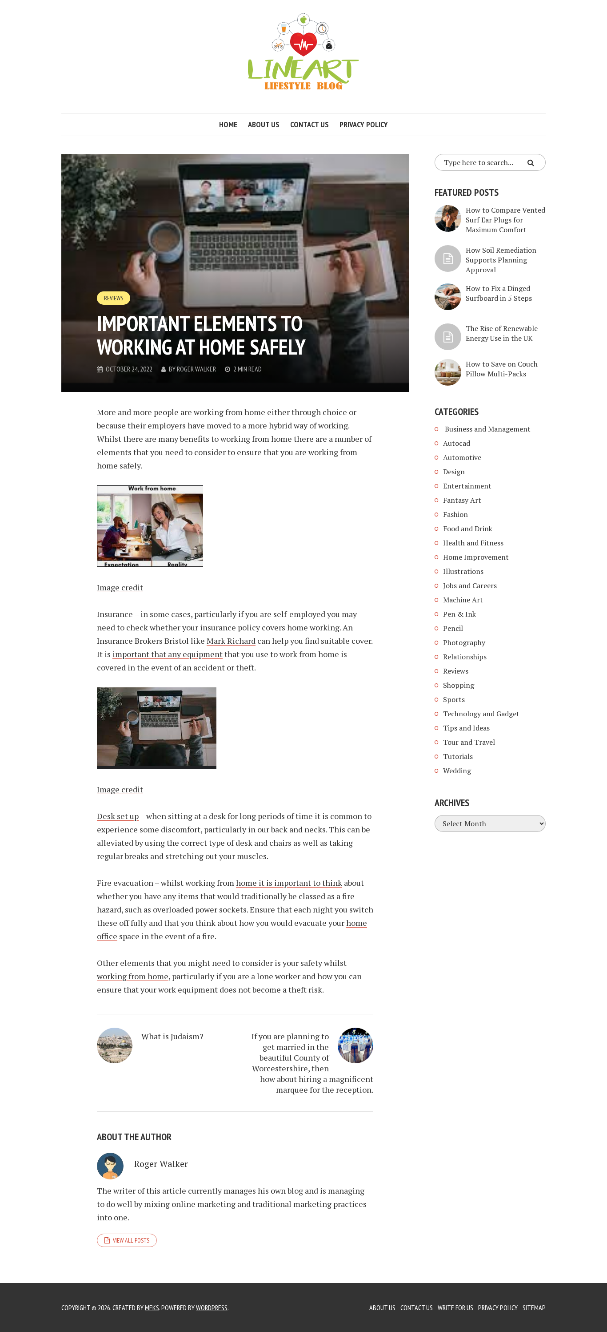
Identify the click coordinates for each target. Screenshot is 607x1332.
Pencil (453, 628)
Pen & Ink (459, 614)
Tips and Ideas (466, 728)
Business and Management (487, 429)
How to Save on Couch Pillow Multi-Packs (502, 369)
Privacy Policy (363, 124)
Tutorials (458, 756)
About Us (382, 1307)
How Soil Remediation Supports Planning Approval (501, 259)
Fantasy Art (462, 500)
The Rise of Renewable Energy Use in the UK (502, 333)
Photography (464, 642)
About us (264, 124)
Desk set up (118, 816)
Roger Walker (196, 368)
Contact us (309, 124)
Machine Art (463, 600)
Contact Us (416, 1307)
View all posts (131, 1240)
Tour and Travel (469, 742)
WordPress (212, 1307)
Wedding (457, 770)
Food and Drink (467, 528)
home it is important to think (289, 882)
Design (454, 471)
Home (228, 124)
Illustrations (463, 571)
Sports (454, 699)
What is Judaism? (172, 1036)
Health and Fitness (473, 543)
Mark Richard (231, 640)
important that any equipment (167, 654)
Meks (152, 1307)
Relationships (465, 657)
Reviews (113, 298)
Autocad (456, 443)
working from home (132, 976)
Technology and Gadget (481, 713)
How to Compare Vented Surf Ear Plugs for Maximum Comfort (505, 219)
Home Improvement (476, 557)
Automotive (462, 457)
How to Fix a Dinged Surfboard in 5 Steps (499, 293)
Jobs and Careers (470, 585)
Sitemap (534, 1307)
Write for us (455, 1307)
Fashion (455, 514)
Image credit (120, 587)
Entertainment (467, 486)
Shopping (458, 685)
